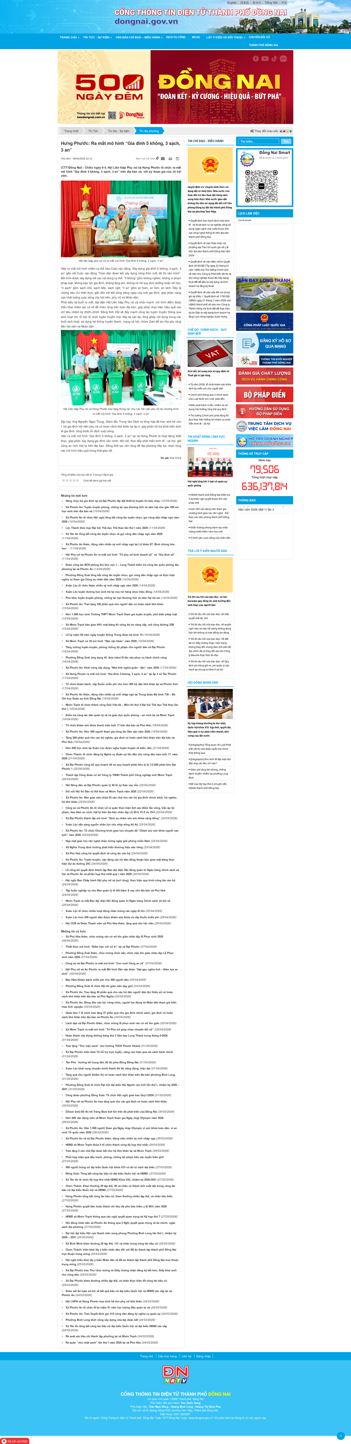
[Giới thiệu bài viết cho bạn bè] (163, 158)
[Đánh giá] (265, 376)
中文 (284, 2)
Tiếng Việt (271, 2)
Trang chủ (68, 37)
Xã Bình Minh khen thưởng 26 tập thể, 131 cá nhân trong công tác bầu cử (112, 1243)
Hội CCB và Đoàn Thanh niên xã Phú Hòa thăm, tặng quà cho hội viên (110, 923)
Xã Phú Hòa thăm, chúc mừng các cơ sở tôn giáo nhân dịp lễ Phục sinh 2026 (114, 936)
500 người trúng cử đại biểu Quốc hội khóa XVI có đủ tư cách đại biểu (110, 1167)
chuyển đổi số (259, 37)
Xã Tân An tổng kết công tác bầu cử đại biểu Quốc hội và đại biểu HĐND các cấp (116, 1326)
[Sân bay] (265, 293)
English (232, 2)
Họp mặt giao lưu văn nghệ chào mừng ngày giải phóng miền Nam (108, 841)
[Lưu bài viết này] (178, 158)
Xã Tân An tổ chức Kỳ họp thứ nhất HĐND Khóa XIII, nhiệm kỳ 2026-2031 (111, 1179)
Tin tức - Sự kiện (96, 37)
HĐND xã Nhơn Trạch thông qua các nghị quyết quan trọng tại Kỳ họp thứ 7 (113, 1216)
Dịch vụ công (176, 37)
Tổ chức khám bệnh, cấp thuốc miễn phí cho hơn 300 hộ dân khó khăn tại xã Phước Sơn (122, 684)
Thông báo (247, 500)
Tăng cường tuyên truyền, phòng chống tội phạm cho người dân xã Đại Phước (115, 647)
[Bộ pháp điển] (265, 394)
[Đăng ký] (265, 343)
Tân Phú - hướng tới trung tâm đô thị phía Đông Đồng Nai (102, 1062)
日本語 (244, 2)
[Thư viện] (265, 411)
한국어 (256, 2)
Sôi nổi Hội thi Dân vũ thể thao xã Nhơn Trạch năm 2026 (101, 791)
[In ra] (171, 158)
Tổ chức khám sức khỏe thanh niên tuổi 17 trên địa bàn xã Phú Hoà (108, 725)
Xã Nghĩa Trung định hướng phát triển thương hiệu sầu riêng (104, 847)
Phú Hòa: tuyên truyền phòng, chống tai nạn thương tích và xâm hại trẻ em (113, 598)
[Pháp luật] (265, 321)
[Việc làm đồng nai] (265, 426)
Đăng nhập (203, 1356)
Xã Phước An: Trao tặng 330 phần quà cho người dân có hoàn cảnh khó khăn (114, 604)
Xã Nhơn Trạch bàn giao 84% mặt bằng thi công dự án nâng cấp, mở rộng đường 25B (120, 624)
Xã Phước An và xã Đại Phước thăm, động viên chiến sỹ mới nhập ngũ (110, 1138)
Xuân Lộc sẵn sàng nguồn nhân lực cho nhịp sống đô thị (102, 824)
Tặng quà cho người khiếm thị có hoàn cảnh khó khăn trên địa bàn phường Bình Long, (121, 1075)
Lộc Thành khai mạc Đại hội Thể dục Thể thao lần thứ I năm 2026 (107, 528)
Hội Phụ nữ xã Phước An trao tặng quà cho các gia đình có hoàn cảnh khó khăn (116, 1101)
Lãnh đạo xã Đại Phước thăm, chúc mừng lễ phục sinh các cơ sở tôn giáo (112, 1023)
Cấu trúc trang (167, 1356)
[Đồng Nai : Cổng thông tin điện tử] (87, 16)
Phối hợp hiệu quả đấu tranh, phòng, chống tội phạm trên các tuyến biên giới (115, 1157)
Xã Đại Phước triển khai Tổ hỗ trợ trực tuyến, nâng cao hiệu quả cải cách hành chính (119, 1052)
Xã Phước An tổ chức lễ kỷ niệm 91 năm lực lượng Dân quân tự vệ (108, 1307)
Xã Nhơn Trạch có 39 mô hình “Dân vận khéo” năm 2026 (101, 641)
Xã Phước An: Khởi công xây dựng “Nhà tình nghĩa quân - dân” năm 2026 (112, 667)
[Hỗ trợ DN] (265, 440)
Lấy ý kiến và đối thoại (224, 37)
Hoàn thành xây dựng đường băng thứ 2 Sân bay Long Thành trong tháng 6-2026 (117, 1035)
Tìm (286, 141)
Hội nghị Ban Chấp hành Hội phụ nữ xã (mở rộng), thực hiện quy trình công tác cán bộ (120, 880)
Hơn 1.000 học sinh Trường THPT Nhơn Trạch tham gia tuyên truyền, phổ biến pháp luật (121, 614)
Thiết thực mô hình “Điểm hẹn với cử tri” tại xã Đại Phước (103, 946)
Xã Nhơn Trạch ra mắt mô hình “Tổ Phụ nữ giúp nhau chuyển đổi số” (110, 1029)
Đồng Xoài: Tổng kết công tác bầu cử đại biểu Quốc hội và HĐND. (107, 1173)
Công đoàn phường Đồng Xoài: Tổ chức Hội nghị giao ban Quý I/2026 (110, 1095)
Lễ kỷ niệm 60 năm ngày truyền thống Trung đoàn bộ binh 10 (104, 635)
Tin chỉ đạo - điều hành (205, 141)
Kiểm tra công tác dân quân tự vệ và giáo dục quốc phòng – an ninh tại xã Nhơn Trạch (120, 715)
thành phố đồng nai (263, 45)
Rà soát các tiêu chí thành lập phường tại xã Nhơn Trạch (101, 1336)
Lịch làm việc (248, 213)
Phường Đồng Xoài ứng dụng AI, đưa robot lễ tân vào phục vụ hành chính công (116, 657)
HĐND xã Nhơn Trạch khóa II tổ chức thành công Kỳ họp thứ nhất (107, 1145)
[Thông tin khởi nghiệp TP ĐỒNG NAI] (265, 360)
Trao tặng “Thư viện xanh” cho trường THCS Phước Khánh (103, 1046)
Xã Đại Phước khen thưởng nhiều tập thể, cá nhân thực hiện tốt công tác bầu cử (116, 1280)
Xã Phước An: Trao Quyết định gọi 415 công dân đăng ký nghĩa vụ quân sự (113, 1314)
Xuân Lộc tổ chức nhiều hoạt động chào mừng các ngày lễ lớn (105, 911)
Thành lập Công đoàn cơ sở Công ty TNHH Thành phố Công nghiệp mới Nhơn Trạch (119, 775)
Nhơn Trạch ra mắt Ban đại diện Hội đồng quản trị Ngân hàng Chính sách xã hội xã (118, 901)
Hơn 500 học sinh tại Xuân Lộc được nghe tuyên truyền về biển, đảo (109, 748)
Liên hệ (186, 1356)
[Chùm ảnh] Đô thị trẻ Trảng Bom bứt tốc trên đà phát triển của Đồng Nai (111, 1111)
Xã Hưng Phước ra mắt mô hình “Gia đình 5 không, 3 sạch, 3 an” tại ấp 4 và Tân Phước (121, 674)
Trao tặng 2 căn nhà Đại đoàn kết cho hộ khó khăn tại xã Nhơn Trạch (109, 1151)
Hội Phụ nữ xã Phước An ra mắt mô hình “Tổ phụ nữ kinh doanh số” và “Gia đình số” (120, 554)
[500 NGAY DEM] (175, 87)
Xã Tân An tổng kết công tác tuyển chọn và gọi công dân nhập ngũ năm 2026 (114, 534)
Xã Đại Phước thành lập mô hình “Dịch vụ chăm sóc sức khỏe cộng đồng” (113, 818)
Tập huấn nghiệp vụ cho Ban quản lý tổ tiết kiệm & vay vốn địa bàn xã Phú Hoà (115, 890)
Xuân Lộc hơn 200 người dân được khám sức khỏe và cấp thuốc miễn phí (112, 917)
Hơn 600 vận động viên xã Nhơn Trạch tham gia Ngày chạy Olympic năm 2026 (115, 1118)
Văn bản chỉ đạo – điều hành (138, 37)
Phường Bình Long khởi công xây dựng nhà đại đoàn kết (102, 1320)
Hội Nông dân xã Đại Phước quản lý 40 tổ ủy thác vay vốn (102, 785)
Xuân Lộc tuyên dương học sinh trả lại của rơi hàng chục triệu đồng (109, 592)
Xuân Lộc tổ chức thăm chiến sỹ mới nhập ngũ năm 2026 (102, 585)
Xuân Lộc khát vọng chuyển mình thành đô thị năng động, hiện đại (108, 1068)
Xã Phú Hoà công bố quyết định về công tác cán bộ (98, 853)
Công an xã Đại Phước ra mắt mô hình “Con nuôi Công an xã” (105, 963)
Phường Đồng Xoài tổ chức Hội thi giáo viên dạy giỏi (99, 986)
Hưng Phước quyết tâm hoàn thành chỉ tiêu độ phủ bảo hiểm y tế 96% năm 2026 (116, 1206)
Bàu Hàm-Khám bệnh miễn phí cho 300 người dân (97, 980)
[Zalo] (265, 177)
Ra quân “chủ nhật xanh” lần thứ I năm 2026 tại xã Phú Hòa (103, 1342)
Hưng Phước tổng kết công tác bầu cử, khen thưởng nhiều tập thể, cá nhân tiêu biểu (119, 1196)
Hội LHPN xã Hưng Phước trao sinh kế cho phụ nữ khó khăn (104, 1301)
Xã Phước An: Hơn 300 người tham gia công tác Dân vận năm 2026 (108, 731)
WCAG (196, 37)
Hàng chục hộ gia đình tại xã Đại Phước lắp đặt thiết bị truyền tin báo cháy (113, 501)
